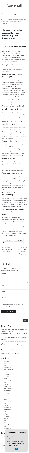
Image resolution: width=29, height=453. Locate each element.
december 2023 (8, 405)
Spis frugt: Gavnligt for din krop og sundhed (7, 251)
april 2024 (6, 397)
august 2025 (7, 371)
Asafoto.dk (14, 6)
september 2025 (8, 369)
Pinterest (9, 242)
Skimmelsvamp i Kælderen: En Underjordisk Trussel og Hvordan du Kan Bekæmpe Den (21, 252)
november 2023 (8, 407)
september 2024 (8, 388)
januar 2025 (7, 382)
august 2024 (7, 390)
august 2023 (7, 413)
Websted (3, 297)
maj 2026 (6, 361)
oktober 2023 (7, 409)
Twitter (20, 240)
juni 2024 (6, 394)
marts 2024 (7, 399)
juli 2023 (6, 415)
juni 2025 (6, 375)
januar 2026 (7, 365)
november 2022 (8, 428)
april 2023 (6, 420)
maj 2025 (6, 376)
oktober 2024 (7, 386)
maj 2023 (6, 418)
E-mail (3, 291)
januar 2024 (7, 403)
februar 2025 (7, 380)
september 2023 (8, 411)
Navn (3, 285)
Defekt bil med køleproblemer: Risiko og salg (12, 345)
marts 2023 (7, 422)
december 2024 (8, 384)
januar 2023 (7, 426)
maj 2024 (6, 395)
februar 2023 (7, 424)
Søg (2, 317)
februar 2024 (7, 401)
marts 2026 (7, 363)
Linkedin (20, 242)
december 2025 (8, 367)
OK (16, 448)
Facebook (8, 240)
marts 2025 (7, 378)
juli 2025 (6, 373)
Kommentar (5, 273)
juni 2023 (6, 416)
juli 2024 (6, 392)
